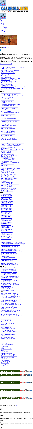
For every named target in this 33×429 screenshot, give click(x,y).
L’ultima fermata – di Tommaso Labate (5, 364)
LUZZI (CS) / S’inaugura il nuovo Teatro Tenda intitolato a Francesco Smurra (9, 94)
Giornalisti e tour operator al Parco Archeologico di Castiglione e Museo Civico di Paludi (10, 112)
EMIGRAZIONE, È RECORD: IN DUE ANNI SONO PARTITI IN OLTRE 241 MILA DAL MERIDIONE (7, 226)
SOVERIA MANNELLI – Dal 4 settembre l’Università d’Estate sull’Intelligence (9, 79)
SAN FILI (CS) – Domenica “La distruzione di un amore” (7, 337)
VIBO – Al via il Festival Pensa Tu (4, 181)
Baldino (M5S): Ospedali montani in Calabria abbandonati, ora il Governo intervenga (10, 288)
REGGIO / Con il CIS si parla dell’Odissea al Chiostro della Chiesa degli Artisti (9, 146)
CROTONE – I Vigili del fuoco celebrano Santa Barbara (6, 64)
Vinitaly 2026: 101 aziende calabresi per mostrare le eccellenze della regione (9, 253)
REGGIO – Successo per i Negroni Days (5, 163)
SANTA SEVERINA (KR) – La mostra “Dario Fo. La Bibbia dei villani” (8, 125)
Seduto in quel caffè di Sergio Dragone (5, 362)
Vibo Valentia (2, 23)
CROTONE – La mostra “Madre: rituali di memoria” (6, 127)
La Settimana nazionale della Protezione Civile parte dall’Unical (7, 105)
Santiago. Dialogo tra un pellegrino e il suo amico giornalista (7, 357)
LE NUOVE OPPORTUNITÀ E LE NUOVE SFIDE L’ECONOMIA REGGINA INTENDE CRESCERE (7, 220)
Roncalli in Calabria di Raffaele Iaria (5, 358)
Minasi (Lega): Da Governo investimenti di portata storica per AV (8, 282)
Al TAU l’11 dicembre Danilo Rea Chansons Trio (6, 319)
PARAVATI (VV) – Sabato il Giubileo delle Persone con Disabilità (8, 177)
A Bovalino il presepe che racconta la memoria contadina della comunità (8, 153)
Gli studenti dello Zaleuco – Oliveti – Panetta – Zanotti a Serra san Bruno (8, 188)
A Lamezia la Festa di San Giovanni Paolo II (5, 75)
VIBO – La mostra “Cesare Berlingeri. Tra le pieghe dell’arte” (7, 183)
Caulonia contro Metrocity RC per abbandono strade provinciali (7, 159)
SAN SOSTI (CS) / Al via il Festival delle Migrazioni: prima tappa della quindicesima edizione (11, 92)
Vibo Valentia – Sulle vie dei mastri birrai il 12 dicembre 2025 (7, 172)
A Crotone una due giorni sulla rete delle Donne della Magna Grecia (8, 128)
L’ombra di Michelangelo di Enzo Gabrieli (5, 361)
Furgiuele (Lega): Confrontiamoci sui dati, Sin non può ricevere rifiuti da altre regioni (10, 271)
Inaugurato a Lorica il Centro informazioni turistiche (6, 109)
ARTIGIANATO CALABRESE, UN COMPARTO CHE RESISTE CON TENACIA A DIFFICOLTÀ (6, 199)
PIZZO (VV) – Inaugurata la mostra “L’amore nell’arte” (7, 179)
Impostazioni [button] (30, 406)
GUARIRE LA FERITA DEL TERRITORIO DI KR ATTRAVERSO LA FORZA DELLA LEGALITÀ (6, 238)
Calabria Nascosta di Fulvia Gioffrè (5, 351)
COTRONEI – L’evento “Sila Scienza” (5, 124)
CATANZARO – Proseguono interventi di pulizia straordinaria (7, 87)
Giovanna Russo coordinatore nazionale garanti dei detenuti (7, 260)
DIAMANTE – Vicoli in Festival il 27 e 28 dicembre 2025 (7, 99)
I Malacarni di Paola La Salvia (4, 343)
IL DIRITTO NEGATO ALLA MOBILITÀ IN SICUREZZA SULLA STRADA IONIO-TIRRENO (6, 208)
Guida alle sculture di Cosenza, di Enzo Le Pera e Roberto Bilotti (8, 354)
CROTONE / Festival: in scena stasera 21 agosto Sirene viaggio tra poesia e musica (9, 118)
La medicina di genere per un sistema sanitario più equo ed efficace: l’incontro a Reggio (10, 162)
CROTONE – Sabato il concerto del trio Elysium (6, 333)
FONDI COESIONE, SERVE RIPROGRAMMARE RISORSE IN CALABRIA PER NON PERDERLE (6, 209)
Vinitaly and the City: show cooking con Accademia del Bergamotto (8, 147)
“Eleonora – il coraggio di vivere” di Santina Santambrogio (7, 344)
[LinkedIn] (16, 50)
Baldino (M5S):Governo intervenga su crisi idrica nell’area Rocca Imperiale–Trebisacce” (10, 268)
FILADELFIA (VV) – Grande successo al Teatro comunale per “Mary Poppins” (9, 294)
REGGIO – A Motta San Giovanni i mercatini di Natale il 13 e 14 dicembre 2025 (9, 155)
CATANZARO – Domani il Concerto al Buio (6, 340)
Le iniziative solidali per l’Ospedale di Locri (5, 160)
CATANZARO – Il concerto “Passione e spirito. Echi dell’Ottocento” (8, 325)
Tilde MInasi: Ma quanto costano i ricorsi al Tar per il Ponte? (7, 285)
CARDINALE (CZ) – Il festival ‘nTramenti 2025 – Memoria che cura (8, 81)
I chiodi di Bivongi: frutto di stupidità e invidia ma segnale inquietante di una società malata (10, 245)
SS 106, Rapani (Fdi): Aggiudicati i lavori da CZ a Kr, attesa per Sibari (8, 267)
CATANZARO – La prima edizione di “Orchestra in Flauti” (7, 330)
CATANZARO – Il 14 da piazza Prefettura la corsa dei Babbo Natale (8, 72)
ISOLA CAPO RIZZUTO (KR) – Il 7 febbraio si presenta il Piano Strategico (9, 139)
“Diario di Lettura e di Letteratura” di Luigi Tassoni (6, 348)
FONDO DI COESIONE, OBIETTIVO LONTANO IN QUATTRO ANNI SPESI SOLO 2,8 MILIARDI (6, 211)
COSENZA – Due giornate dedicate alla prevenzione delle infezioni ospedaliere (9, 102)
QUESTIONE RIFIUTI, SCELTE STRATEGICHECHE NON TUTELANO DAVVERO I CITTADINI (6, 229)
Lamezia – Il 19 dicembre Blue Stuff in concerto (6, 320)
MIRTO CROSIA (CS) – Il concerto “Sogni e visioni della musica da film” (9, 331)
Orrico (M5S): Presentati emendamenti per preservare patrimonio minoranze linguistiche (10, 284)
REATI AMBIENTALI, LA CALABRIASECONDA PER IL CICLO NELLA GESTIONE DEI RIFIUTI (8, 210)
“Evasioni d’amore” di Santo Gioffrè (5, 346)
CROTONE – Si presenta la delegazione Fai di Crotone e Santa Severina (8, 136)
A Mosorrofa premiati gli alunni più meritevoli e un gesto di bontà (8, 158)
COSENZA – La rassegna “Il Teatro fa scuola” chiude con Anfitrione (8, 297)
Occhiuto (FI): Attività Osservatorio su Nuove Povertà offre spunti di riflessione (9, 280)
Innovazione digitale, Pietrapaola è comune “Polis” (6, 113)
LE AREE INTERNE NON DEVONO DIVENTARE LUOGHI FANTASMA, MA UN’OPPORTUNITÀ (7, 204)
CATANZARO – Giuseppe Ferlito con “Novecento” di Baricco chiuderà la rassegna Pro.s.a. (10, 296)
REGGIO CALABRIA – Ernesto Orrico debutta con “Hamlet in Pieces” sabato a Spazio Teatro (11, 304)
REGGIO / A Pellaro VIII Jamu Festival (5, 148)
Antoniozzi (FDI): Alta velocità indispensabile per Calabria (7, 287)
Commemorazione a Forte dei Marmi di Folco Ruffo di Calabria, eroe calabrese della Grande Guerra (11, 242)
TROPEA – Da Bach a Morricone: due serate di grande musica (7, 323)
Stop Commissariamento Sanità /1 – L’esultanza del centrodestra (7, 254)
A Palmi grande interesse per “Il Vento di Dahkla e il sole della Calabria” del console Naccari (10, 250)
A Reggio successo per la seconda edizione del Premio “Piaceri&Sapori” (7, 63)
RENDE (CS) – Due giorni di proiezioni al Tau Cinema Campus (7, 305)
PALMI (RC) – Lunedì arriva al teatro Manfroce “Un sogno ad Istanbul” (8, 311)
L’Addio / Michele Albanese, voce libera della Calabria (6, 258)
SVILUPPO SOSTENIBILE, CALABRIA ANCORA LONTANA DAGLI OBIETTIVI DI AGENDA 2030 (7, 216)
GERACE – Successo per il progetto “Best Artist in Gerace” (7, 164)
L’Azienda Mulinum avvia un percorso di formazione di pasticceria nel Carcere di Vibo (10, 184)
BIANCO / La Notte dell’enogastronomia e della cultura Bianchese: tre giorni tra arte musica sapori (11, 144)
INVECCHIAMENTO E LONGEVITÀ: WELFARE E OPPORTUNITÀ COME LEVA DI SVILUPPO (6, 197)
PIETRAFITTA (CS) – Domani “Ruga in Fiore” (6, 115)
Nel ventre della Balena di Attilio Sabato (5, 360)
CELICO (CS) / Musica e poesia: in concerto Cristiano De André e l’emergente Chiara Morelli (10, 93)
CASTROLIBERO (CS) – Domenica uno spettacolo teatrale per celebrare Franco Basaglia (10, 310)
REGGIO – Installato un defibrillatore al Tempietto (6, 161)
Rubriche (2, 30)
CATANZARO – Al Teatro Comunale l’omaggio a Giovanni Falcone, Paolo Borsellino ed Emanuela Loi (12, 315)
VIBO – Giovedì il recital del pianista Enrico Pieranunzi (7, 335)
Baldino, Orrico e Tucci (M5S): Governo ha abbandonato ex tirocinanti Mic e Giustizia (10, 276)
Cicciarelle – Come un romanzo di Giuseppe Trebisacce (4, 350)
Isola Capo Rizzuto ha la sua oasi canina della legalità (6, 135)
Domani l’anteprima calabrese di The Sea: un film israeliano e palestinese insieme (9, 246)
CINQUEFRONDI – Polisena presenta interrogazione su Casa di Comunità (9, 150)
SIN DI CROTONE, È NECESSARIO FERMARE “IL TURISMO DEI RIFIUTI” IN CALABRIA (6, 202)
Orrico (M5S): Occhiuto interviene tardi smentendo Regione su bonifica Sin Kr (9, 272)
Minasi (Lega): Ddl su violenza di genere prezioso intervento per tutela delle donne (9, 277)
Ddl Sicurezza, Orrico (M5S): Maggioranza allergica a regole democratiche (9, 273)
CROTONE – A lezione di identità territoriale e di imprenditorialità (8, 134)
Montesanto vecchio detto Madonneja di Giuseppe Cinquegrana (7, 345)
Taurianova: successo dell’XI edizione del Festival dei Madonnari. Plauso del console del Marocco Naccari (12, 251)
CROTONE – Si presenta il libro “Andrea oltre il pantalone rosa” (8, 132)
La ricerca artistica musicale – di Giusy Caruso (6, 359)
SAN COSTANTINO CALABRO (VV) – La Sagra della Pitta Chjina (8, 174)
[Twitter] (16, 49)
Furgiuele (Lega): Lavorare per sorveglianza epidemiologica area (7, 275)
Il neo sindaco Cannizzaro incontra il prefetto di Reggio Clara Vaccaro (8, 252)
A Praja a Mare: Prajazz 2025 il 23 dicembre (5, 318)
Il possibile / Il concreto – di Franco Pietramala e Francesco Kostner (8, 355)
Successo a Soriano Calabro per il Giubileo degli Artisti (7, 186)
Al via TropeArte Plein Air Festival (4, 173)
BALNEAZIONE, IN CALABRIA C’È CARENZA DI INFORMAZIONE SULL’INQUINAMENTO (6, 227)
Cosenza (2, 21)
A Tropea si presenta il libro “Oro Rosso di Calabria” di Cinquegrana (8, 189)
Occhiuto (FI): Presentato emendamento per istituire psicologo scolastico (8, 270)
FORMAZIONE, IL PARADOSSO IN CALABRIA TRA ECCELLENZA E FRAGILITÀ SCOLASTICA (7, 201)
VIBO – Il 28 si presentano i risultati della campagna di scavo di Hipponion (9, 178)
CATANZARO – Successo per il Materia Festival (6, 77)
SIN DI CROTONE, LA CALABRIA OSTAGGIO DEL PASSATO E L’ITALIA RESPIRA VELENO (6, 215)
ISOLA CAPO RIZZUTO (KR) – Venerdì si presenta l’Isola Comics (8, 131)
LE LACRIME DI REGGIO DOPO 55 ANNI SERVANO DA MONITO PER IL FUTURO (6, 213)
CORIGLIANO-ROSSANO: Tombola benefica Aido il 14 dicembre (8, 101)
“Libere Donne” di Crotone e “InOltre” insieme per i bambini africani (8, 138)
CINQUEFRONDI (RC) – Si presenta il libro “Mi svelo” (7, 157)
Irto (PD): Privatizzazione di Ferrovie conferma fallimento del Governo (8, 283)
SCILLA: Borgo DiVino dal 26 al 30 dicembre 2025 (6, 152)
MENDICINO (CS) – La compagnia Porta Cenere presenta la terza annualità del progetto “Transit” (11, 298)
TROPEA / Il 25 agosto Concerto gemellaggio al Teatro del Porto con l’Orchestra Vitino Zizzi (10, 168)
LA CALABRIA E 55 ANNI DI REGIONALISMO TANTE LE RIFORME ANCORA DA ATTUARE (6, 203)
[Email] (16, 51)
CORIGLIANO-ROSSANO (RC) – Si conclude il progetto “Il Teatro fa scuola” (9, 306)
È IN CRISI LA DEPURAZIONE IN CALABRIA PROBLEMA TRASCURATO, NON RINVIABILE (6, 205)
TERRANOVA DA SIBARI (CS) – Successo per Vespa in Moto (8, 108)
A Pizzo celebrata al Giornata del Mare (5, 175)
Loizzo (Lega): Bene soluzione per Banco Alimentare (6, 279)
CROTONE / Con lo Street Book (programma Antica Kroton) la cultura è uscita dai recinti (10, 119)
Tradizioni (4, 32)
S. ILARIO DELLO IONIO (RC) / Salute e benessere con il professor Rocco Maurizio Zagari (10, 145)
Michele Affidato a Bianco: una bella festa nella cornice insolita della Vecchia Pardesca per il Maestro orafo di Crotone (13, 243)
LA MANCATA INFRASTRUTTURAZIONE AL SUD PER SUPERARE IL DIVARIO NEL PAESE (6, 233)
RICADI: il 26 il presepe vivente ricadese (5, 171)
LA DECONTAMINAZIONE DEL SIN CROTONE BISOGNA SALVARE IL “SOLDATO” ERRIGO (6, 223)
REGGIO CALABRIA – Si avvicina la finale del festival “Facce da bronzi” (9, 308)
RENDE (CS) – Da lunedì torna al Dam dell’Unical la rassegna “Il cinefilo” (9, 303)
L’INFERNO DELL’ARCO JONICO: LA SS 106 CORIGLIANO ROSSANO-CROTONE (6, 224)
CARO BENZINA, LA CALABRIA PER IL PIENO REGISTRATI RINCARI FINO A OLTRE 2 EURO (6, 234)
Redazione (8, 47)
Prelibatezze (4, 31)
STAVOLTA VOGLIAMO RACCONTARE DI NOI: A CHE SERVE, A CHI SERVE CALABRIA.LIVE (6, 194)
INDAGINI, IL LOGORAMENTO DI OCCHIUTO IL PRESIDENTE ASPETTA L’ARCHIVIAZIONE (6, 198)
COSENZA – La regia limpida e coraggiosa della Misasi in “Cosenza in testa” (9, 300)
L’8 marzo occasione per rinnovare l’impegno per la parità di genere (8, 257)
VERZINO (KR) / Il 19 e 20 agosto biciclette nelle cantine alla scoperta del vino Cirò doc (10, 120)
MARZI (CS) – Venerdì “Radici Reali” (5, 98)
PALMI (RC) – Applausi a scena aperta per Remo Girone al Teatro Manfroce (9, 312)
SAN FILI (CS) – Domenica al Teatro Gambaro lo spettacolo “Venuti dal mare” (9, 314)
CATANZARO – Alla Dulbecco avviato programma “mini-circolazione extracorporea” (10, 76)
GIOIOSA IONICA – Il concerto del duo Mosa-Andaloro (7, 326)
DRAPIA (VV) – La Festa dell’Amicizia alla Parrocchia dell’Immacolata (8, 169)
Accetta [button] (28, 406)
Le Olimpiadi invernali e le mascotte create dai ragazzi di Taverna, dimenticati (9, 259)
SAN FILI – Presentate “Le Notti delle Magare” (6, 111)
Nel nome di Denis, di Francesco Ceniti (5, 363)
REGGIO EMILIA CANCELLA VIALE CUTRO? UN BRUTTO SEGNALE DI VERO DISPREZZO (6, 196)
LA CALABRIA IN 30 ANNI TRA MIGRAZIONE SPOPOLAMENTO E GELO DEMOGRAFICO (6, 236)
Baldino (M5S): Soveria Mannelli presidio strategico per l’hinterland (8, 281)
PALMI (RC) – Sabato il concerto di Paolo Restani (6, 327)
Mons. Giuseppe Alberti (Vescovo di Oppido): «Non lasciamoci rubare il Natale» (9, 263)
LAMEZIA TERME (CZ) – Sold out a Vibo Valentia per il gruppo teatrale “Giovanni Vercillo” (11, 299)
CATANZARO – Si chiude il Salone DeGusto (6, 74)
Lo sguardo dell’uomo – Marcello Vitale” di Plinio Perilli (7, 352)
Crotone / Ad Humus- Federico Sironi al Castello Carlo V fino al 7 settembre (9, 121)
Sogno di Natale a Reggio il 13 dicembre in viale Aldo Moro (7, 154)
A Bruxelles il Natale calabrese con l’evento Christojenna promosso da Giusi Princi (9, 264)
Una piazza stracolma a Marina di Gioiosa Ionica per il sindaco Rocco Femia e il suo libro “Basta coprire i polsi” (12, 244)
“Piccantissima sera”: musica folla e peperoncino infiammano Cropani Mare (9, 247)
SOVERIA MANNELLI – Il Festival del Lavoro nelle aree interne (8, 89)
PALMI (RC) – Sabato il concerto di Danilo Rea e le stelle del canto (8, 334)
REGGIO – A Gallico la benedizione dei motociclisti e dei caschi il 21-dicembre (9, 156)
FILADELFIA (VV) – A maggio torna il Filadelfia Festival (7, 191)
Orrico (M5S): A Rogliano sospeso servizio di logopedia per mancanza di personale (9, 274)
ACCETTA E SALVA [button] (2, 428)
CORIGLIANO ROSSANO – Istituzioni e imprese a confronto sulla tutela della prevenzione (10, 104)
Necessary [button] (1, 414)
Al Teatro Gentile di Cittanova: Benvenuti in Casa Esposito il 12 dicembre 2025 (9, 293)
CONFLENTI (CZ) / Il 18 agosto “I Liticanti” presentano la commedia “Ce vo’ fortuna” (10, 68)
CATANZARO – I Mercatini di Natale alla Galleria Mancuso (7, 71)
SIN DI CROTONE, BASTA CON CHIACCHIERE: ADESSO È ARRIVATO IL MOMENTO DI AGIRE (6, 206)
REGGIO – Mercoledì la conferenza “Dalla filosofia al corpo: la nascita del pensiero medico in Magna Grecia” (12, 149)
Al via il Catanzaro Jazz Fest (4, 324)
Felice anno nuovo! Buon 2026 (4, 261)
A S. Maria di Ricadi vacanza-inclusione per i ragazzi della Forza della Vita (9, 176)
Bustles (16, 405)
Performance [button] (1, 419)
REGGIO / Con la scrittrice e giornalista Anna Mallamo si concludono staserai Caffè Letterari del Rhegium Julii (12, 143)
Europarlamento (4, 28)
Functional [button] (1, 417)
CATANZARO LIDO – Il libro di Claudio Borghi (6, 84)
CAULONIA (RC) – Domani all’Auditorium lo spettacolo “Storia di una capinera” (9, 313)
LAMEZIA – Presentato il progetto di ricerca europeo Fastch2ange (8, 85)
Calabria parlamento (3, 25)
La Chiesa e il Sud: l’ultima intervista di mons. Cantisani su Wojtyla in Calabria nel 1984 (10, 366)
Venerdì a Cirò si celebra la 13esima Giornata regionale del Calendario (8, 133)
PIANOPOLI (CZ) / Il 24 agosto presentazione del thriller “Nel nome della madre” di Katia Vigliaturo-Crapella (12, 67)
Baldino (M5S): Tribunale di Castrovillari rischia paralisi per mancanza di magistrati (9, 278)
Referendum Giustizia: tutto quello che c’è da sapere (6, 256)
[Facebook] (16, 48)
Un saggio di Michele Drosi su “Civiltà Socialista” (6, 349)
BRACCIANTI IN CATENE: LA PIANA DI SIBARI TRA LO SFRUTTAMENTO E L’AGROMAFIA (7, 232)
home (1, 20)
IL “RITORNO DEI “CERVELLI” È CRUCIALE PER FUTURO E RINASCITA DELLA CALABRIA (7, 219)
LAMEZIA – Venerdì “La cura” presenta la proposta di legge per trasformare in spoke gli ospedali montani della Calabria (13, 86)
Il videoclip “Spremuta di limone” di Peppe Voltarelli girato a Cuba (8, 338)
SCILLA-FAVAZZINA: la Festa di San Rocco (6, 165)
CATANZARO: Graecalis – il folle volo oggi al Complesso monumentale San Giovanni (10, 70)
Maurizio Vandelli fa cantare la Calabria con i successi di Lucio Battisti (8, 332)
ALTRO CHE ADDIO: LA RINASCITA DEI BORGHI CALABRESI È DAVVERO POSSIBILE (6, 195)
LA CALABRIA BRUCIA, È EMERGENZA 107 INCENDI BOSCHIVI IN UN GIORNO (6, 225)
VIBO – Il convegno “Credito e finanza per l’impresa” (6, 185)
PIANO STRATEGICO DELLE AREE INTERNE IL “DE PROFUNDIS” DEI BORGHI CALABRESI (6, 217)
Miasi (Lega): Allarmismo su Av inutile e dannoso (6, 286)
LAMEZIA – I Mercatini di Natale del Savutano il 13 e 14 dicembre (8, 73)
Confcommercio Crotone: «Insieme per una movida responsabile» (8, 122)
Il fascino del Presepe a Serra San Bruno (5, 190)
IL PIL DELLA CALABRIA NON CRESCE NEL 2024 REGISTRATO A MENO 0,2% (6, 239)
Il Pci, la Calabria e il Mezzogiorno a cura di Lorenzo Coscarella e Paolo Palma (9, 356)
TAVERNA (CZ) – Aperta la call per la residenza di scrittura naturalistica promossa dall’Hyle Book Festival (12, 88)
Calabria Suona (4, 33)
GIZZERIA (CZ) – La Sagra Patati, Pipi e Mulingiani (6, 83)
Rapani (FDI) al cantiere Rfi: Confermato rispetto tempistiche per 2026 (8, 269)
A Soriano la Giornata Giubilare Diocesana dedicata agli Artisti (7, 187)
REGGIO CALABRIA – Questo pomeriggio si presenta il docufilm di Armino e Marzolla (10, 301)
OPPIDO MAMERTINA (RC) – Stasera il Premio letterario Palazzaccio (8, 249)
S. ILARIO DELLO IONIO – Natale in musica (6, 151)
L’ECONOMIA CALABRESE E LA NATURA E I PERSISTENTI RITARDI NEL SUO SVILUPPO (6, 230)
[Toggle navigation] (0, 19)
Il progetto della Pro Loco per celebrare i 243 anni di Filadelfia (7, 180)
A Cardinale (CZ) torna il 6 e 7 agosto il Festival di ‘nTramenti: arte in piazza (9, 69)
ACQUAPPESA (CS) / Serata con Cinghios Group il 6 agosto (7, 97)
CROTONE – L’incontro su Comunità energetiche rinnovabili (7, 129)
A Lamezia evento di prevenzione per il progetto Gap (6, 82)
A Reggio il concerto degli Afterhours (5, 321)
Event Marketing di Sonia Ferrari (4, 365)
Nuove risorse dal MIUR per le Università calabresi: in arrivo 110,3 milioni (8, 248)
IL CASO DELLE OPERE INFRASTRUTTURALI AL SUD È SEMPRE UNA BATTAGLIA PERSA (6, 218)
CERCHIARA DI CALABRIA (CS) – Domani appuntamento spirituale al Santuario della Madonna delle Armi (12, 95)
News (3, 24)
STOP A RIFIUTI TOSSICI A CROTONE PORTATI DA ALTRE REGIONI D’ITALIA (6, 212)
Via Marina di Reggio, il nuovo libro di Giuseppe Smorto (7, 353)
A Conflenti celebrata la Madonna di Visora (5, 80)
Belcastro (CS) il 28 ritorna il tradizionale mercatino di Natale (7, 100)
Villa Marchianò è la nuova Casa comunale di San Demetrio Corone (8, 114)
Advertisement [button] (1, 424)
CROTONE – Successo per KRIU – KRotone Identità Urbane (7, 126)
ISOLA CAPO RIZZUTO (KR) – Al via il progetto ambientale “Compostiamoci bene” (10, 140)
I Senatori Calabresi (5, 27)
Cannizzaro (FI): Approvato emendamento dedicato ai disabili (7, 290)
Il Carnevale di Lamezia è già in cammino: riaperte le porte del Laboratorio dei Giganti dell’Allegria (11, 78)
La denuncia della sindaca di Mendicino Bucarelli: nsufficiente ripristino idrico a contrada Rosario (11, 106)
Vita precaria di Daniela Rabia (4, 347)
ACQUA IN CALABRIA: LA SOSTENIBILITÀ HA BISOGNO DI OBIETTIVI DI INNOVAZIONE (6, 237)
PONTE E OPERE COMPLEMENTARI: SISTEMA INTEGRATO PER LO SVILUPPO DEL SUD (6, 231)
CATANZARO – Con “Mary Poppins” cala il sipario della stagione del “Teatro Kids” (10, 307)
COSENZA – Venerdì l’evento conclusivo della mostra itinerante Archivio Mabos (9, 107)
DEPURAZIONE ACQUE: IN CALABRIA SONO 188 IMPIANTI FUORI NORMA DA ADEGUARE (6, 222)
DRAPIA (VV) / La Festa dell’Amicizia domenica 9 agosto (7, 170)
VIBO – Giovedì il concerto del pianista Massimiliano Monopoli (7, 339)
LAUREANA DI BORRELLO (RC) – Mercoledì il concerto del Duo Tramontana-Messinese (10, 328)
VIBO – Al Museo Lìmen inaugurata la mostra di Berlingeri (7, 182)
